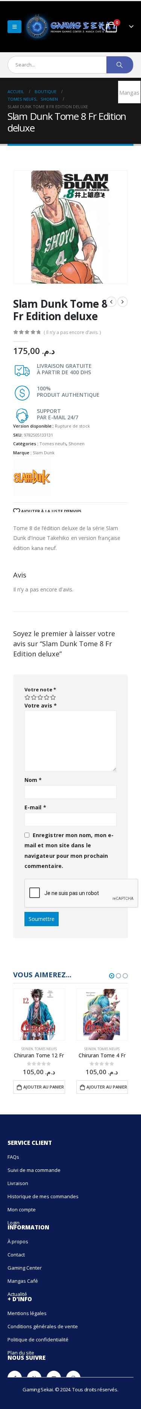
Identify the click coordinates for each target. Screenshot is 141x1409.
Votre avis (40, 705)
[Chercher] (119, 64)
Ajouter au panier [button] (43, 1087)
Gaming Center (25, 1267)
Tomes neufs (52, 443)
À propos (18, 1241)
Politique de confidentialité (38, 1339)
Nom (33, 779)
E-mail (35, 807)
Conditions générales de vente (43, 1326)
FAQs (13, 1157)
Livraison (18, 1183)
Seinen (27, 1048)
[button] (111, 975)
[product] (39, 1014)
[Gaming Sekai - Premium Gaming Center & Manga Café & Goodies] (52, 27)
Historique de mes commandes (43, 1196)
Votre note (40, 689)
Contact (16, 1254)
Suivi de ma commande (34, 1170)
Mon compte (22, 1209)
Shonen (76, 443)
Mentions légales (27, 1313)
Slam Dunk (44, 452)
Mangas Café (23, 1280)
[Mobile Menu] (14, 26)
